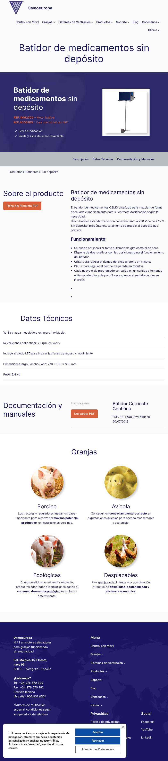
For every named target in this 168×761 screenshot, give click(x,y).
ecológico (53, 591)
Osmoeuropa (40, 8)
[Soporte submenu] (128, 22)
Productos (15, 172)
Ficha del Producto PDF (22, 205)
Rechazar (98, 741)
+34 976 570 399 (31, 682)
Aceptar (98, 732)
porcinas (66, 522)
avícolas (113, 518)
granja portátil (107, 582)
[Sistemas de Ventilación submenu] (92, 22)
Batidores (32, 172)
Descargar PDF (84, 413)
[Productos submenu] (112, 22)
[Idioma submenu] (159, 30)
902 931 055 (36, 696)
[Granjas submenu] (54, 22)
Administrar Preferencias (98, 749)
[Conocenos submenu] (159, 22)
